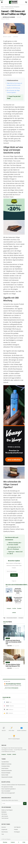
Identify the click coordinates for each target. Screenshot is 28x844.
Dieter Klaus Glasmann (9, 17)
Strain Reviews (4, 768)
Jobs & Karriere (4, 816)
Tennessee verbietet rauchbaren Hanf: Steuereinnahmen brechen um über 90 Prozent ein (14, 784)
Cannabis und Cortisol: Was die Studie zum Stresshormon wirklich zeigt (13, 642)
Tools (2, 834)
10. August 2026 (16, 668)
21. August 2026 (16, 645)
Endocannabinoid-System (12, 617)
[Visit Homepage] (13, 2)
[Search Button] (26, 2)
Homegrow (21, 617)
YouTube (14, 608)
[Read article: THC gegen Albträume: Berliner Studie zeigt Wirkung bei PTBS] (14, 656)
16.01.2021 (19, 17)
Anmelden (14, 575)
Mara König (9, 645)
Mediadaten (3, 812)
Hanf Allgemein (17, 827)
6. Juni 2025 (18, 594)
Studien (7, 638)
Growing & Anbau (5, 766)
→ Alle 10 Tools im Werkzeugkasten (11, 687)
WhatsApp (5, 842)
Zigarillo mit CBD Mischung (13, 88)
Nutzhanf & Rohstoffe (6, 770)
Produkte (16, 829)
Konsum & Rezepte (5, 772)
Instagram (9, 608)
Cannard (18, 522)
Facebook (19, 608)
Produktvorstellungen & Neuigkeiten (12, 6)
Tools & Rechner (4, 818)
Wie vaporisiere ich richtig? (7, 786)
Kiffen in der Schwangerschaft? (8, 793)
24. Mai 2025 (18, 603)
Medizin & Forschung (6, 764)
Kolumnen (3, 827)
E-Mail (24, 842)
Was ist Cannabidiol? (5, 791)
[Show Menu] (2, 2)
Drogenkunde (4, 829)
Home (2, 6)
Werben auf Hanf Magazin (7, 810)
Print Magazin (17, 831)
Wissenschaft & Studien (6, 777)
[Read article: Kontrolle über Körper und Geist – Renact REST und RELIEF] (9, 590)
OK (24, 803)
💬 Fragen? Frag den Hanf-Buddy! (14, 97)
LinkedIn (14, 612)
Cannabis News (5, 761)
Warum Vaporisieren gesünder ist (8, 788)
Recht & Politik (4, 775)
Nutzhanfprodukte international (7, 8)
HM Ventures (4, 814)
